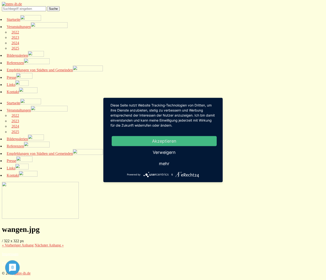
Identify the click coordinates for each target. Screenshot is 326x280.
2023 (15, 37)
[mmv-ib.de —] (12, 4)
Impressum (10, 254)
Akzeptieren (164, 141)
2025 (15, 48)
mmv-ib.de (22, 273)
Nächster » (49, 245)
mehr (164, 163)
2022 (15, 32)
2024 (15, 43)
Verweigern (164, 152)
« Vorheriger (18, 245)
